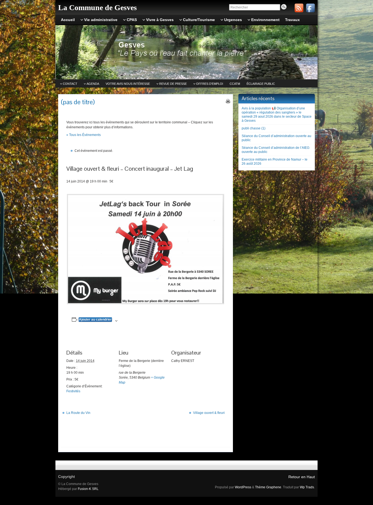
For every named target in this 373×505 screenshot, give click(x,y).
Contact (70, 83)
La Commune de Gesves (97, 7)
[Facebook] (310, 8)
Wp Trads (307, 487)
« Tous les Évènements (83, 135)
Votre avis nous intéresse (128, 83)
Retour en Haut (301, 477)
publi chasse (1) (253, 128)
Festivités (73, 391)
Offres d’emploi (209, 83)
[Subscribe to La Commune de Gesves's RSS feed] (299, 8)
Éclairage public (261, 83)
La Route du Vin (78, 413)
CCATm (235, 83)
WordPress (243, 487)
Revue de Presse (173, 83)
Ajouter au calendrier (95, 319)
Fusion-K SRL (88, 489)
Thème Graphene (268, 487)
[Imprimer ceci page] (228, 101)
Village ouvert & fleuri (209, 413)
